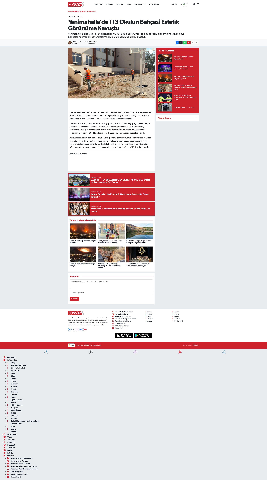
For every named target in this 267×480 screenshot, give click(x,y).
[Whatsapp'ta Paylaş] (185, 42)
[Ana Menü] (197, 4)
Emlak (13, 389)
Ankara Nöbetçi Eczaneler (124, 312)
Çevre (13, 373)
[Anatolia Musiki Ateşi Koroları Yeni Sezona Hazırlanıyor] (139, 254)
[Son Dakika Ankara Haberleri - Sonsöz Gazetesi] (76, 4)
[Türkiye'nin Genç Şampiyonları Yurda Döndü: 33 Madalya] (111, 231)
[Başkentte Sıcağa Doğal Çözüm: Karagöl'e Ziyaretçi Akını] (139, 231)
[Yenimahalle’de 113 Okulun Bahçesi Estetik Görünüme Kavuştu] (111, 73)
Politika (176, 316)
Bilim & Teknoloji (18, 368)
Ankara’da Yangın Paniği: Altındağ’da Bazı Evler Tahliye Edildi (110, 266)
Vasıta (13, 429)
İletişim (10, 453)
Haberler (71, 17)
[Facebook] (70, 329)
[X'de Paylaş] (181, 42)
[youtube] (180, 352)
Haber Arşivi (119, 328)
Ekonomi (98, 4)
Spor (129, 4)
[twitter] (91, 352)
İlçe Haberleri (16, 400)
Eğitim (13, 381)
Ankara (80, 17)
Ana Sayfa (11, 357)
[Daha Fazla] (189, 42)
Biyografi (15, 371)
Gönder (74, 299)
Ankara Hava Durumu (122, 314)
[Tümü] (196, 118)
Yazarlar (119, 4)
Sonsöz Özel (154, 4)
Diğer (13, 376)
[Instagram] (77, 329)
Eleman (14, 386)
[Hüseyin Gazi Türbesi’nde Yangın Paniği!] (83, 254)
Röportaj (11, 442)
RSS (72, 345)
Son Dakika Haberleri (122, 326)
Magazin (150, 319)
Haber (13, 397)
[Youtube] (85, 329)
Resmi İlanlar (140, 4)
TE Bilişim (196, 345)
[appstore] (124, 335)
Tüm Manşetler (120, 323)
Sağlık (13, 413)
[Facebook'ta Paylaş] (177, 42)
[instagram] (135, 352)
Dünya (13, 378)
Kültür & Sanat (17, 405)
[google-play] (143, 335)
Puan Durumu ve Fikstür (123, 321)
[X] (73, 329)
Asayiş (149, 321)
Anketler (11, 448)
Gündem (109, 4)
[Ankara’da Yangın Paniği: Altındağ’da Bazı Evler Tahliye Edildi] (111, 254)
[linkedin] (224, 352)
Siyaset (14, 418)
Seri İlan (14, 416)
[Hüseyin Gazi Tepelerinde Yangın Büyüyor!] (83, 231)
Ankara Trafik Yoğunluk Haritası (125, 319)
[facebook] (46, 352)
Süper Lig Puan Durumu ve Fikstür (24, 469)
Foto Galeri (12, 434)
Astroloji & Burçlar (18, 365)
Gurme (14, 394)
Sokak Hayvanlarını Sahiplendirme (25, 421)
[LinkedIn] (81, 329)
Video (9, 437)
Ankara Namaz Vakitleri (123, 316)
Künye (149, 312)
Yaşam (13, 432)
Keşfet (14, 402)
